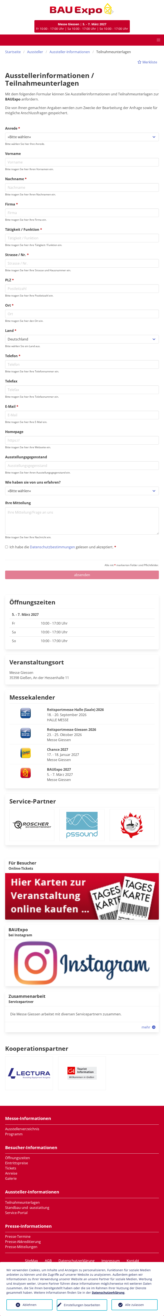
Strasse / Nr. (17, 254)
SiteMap (31, 1260)
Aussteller (35, 51)
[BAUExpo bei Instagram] (82, 962)
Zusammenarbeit (27, 996)
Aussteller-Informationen (70, 51)
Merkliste (149, 62)
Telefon (12, 356)
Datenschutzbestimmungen (52, 547)
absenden (82, 575)
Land (10, 330)
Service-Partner (32, 801)
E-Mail (11, 406)
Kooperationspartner (36, 1048)
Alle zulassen (134, 1305)
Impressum (110, 1260)
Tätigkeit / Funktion (23, 229)
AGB (48, 1260)
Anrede (12, 128)
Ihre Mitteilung (18, 503)
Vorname (13, 153)
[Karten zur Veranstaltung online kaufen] (82, 896)
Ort (9, 305)
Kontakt (133, 1260)
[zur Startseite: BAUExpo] (82, 9)
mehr (146, 1027)
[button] (158, 40)
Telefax (11, 381)
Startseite (13, 51)
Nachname (16, 179)
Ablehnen (30, 1305)
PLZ (9, 280)
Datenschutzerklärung (77, 1260)
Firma (11, 204)
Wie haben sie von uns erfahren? (33, 482)
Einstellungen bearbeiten (82, 1305)
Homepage (14, 431)
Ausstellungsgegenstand (26, 457)
